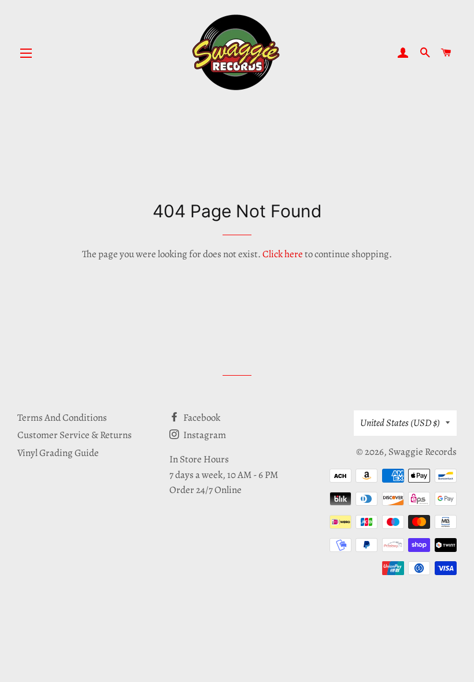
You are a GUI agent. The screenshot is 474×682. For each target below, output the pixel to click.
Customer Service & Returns (74, 435)
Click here (282, 254)
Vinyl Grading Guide (58, 452)
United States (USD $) (400, 422)
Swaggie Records (422, 451)
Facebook (201, 417)
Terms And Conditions (62, 417)
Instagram (204, 435)
